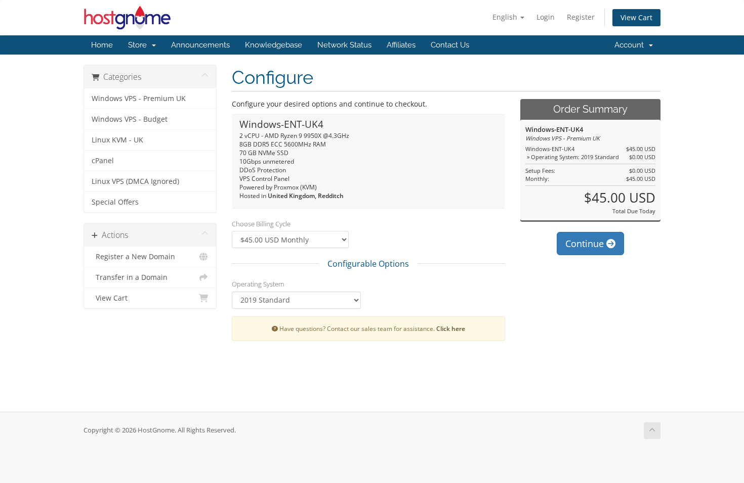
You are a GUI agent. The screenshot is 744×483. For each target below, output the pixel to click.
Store (139, 45)
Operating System (258, 283)
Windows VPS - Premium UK (139, 98)
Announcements (200, 45)
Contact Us (450, 45)
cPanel (103, 160)
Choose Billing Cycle (261, 223)
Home (102, 45)
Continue (585, 243)
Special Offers (115, 202)
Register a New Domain (133, 256)
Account (631, 45)
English (505, 17)
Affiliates (401, 45)
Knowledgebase (273, 45)
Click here (450, 328)
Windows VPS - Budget (130, 119)
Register (581, 17)
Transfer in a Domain (130, 277)
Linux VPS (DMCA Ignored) (135, 181)
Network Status (344, 45)
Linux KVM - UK (117, 139)
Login (545, 17)
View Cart (636, 17)
